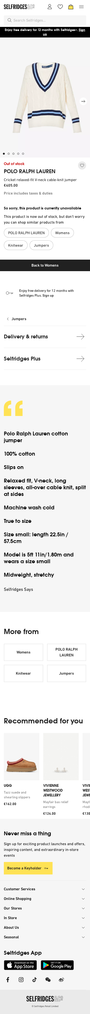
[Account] (49, 7)
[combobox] (48, 20)
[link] (20, 795)
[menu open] (81, 7)
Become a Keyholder (24, 868)
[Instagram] (21, 982)
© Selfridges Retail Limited (45, 1006)
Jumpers (19, 319)
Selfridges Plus (22, 358)
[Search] (9, 20)
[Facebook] (8, 982)
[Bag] (71, 7)
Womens (23, 652)
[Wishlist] (60, 7)
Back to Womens (45, 265)
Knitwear (23, 673)
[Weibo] (61, 982)
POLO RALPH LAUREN (29, 171)
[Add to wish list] (82, 165)
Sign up (48, 295)
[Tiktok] (34, 982)
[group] (45, 776)
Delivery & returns (26, 336)
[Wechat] (48, 982)
